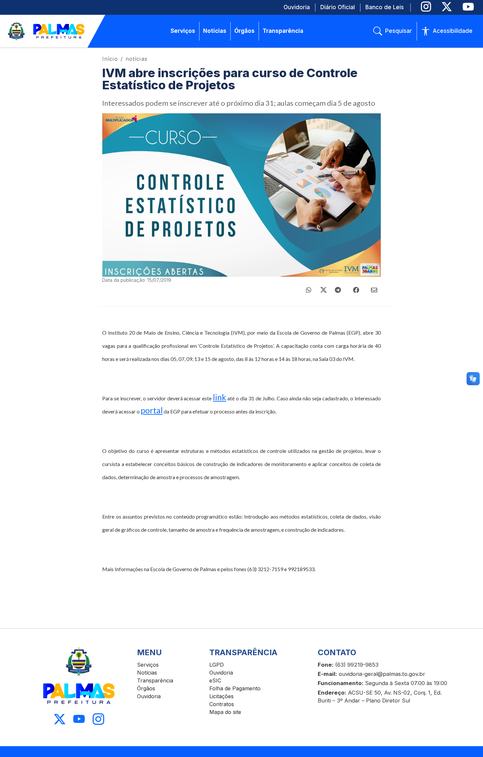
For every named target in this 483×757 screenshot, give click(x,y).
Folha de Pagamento (235, 688)
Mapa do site (225, 712)
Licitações (221, 696)
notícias (137, 59)
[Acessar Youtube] (79, 719)
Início (110, 59)
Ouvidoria (149, 696)
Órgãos (146, 688)
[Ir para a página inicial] (46, 31)
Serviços (148, 664)
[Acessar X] (60, 719)
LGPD (216, 664)
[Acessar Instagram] (98, 719)
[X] (447, 6)
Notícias (147, 672)
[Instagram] (426, 6)
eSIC (215, 680)
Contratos (221, 704)
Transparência (155, 680)
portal (152, 410)
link (219, 397)
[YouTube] (468, 6)
